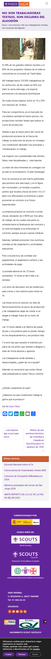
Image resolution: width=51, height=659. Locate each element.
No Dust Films (13, 406)
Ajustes (35, 654)
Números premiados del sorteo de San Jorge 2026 (23, 487)
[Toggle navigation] (47, 3)
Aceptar (9, 654)
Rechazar (22, 654)
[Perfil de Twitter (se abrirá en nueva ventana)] (13, 611)
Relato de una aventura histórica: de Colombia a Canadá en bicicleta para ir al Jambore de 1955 (35, 438)
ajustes (36, 649)
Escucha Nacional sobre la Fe (18, 464)
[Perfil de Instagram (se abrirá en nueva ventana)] (21, 611)
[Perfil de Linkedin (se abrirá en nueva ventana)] (25, 611)
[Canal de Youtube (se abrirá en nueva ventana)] (17, 611)
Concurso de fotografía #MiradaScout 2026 (23, 478)
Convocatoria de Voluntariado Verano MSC (25, 470)
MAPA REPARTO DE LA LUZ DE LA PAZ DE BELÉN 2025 (24, 496)
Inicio (4, 25)
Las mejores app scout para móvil (11, 433)
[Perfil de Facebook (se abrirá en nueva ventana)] (9, 611)
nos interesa (14, 25)
